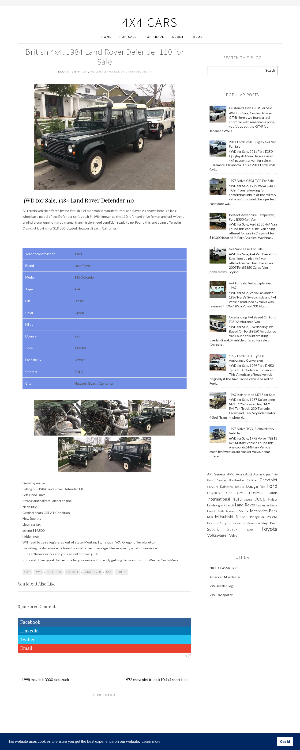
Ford (272, 486)
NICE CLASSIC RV (223, 568)
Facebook (30, 622)
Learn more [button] (151, 741)
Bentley (222, 480)
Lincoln (211, 511)
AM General (216, 474)
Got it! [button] (285, 741)
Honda (273, 493)
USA (138, 71)
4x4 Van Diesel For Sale (246, 249)
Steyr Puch (269, 523)
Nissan (242, 516)
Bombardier (236, 480)
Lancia (230, 505)
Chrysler (212, 486)
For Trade (154, 36)
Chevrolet (269, 479)
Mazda (243, 511)
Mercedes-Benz (264, 510)
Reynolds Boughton (219, 523)
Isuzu (237, 499)
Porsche (272, 517)
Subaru (213, 529)
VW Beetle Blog (221, 586)
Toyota (269, 529)
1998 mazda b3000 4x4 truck (45, 679)
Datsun (239, 486)
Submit (178, 36)
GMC (241, 493)
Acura (240, 474)
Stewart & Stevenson (246, 523)
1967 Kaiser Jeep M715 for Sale (252, 395)
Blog (198, 36)
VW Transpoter (221, 595)
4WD (91, 71)
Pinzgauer (257, 517)
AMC (231, 474)
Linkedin (29, 631)
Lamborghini (216, 505)
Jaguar (248, 499)
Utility (146, 71)
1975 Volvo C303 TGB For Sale (251, 181)
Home (106, 36)
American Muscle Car (225, 577)
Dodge (252, 486)
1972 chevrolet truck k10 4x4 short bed (156, 679)
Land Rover (128, 71)
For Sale (128, 36)
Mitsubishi (224, 516)
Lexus (274, 505)
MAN (221, 511)
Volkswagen (218, 535)
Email (26, 648)
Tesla (250, 529)
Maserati (231, 511)
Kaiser (273, 499)
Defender (102, 71)
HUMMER (256, 493)
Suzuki (233, 529)
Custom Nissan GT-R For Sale (250, 108)
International (218, 499)
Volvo (233, 535)
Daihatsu (226, 487)
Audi (248, 474)
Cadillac (252, 480)
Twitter (27, 639)
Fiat (262, 487)
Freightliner (214, 492)
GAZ (229, 493)
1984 (85, 71)
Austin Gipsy (261, 474)
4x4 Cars (150, 22)
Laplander (262, 505)
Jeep (260, 498)
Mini (210, 517)
